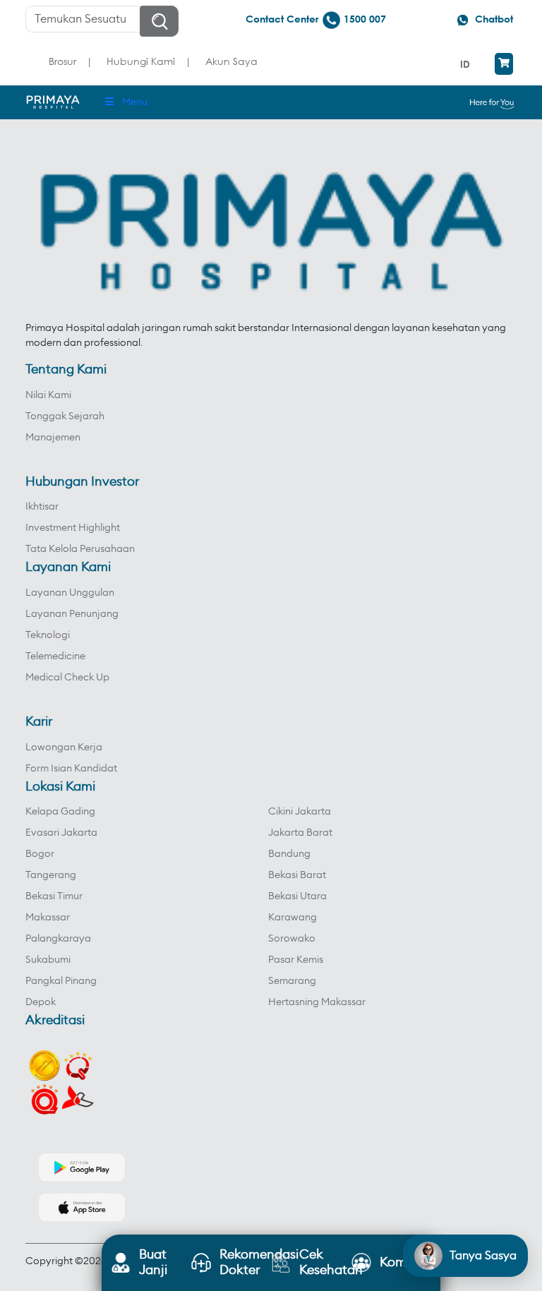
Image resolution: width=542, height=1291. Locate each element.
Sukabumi (48, 960)
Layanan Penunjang (72, 614)
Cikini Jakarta (299, 812)
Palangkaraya (58, 939)
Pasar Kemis (295, 960)
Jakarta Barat (300, 833)
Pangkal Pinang (61, 981)
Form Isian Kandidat (71, 769)
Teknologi (47, 635)
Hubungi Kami (141, 61)
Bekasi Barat (297, 875)
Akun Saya (231, 61)
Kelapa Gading (60, 812)
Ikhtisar (42, 507)
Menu (134, 102)
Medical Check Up (67, 678)
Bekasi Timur (54, 896)
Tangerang (50, 875)
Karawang (292, 918)
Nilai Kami (48, 395)
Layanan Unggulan (69, 593)
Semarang (292, 981)
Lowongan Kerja (63, 747)
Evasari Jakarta (61, 833)
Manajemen (52, 438)
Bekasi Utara (297, 896)
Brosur (62, 61)
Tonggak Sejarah (64, 416)
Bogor (39, 854)
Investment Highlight (72, 528)
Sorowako (291, 939)
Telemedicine (55, 656)
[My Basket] (504, 64)
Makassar (47, 918)
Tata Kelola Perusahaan (80, 549)
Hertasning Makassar (317, 1002)
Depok (40, 1002)
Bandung (289, 854)
